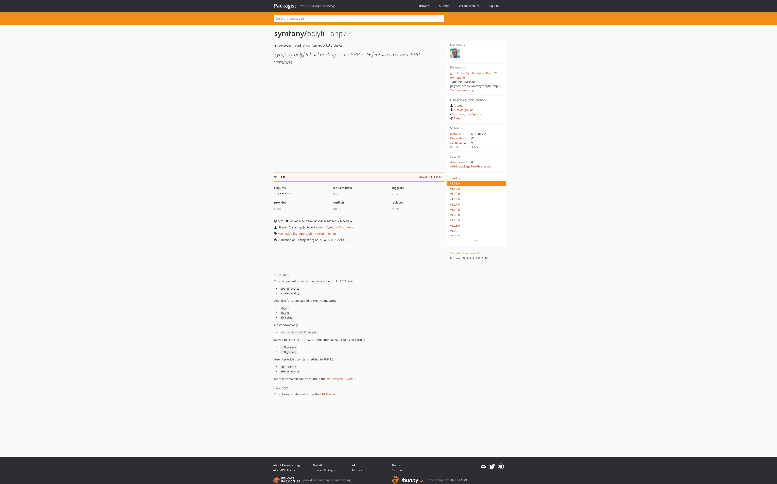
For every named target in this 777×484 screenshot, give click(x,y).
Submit (444, 6)
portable (307, 234)
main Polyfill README (340, 379)
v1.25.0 (455, 215)
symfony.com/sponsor (469, 114)
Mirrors (357, 470)
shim (332, 234)
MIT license (328, 394)
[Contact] (483, 466)
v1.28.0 (455, 199)
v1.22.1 (455, 231)
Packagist (285, 5)
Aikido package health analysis (471, 166)
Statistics (319, 465)
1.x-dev (455, 178)
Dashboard (399, 470)
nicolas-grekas (463, 110)
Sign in (494, 6)
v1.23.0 (455, 225)
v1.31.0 (455, 183)
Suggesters (457, 142)
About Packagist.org (286, 465)
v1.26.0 (455, 210)
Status (396, 465)
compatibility (288, 234)
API (354, 465)
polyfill (320, 234)
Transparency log (462, 90)
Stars (453, 147)
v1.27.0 (455, 204)
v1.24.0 (455, 220)
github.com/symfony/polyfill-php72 (474, 73)
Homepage (457, 77)
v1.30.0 (455, 189)
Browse (424, 6)
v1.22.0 (455, 236)
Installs (455, 134)
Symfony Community (340, 227)
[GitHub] (501, 466)
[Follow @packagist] (492, 466)
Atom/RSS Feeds (284, 470)
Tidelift (458, 118)
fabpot (458, 106)
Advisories (457, 162)
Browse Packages (324, 470)
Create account (469, 6)
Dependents (458, 138)
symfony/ (290, 33)
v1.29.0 (455, 194)
